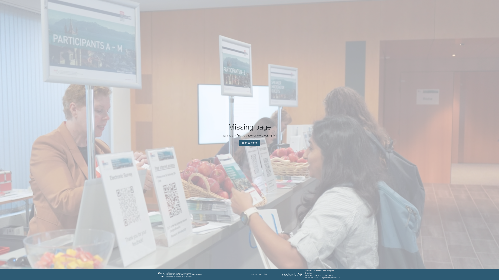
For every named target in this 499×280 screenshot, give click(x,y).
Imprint (253, 274)
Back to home (249, 142)
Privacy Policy (262, 274)
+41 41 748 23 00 (314, 278)
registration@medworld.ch (331, 278)
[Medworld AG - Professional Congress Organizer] (292, 274)
